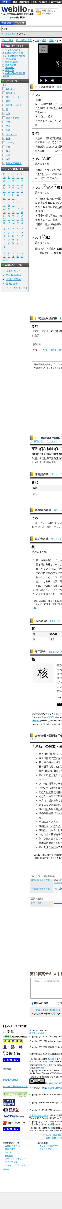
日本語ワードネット (38, 1115)
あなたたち (45, 796)
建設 (37, 40)
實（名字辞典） (8, 34)
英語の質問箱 (13, 279)
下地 (52, 215)
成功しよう (45, 821)
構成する (53, 248)
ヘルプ (8, 1152)
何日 (46, 809)
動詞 (39, 169)
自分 (46, 834)
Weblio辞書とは (12, 1146)
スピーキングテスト (17, 288)
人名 (8, 155)
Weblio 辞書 (7, 40)
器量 (56, 224)
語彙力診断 (12, 283)
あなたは (44, 783)
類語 (48, 526)
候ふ (47, 224)
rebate (49, 453)
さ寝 (39, 108)
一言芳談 (49, 228)
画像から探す (45, 1149)
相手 (42, 142)
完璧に (52, 792)
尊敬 (49, 138)
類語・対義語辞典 (21, 2)
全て (4, 85)
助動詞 (57, 138)
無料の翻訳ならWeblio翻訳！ (48, 12)
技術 (55, 758)
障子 (40, 215)
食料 (46, 813)
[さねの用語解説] (6, 23)
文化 (8, 126)
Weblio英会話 (13, 275)
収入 (55, 847)
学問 (39, 224)
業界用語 (10, 92)
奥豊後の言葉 (43, 510)
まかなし (42, 174)
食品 (8, 151)
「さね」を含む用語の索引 (47, 1010)
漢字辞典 (40, 651)
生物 (8, 147)
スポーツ (10, 142)
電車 (8, 101)
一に (52, 589)
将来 (48, 758)
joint (42, 453)
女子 (38, 594)
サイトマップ (11, 1162)
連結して (49, 252)
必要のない (45, 804)
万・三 (45, 178)
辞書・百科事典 (14, 163)
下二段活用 (52, 330)
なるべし (50, 568)
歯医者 (47, 842)
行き (39, 120)
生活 (8, 130)
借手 (51, 762)
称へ (38, 568)
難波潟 (41, 146)
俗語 (50, 560)
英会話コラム (13, 271)
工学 (8, 113)
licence (40, 1068)
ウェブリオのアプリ (48, 1146)
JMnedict (41, 620)
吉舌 (55, 581)
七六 (39, 112)
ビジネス (10, 88)
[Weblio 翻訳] (38, 12)
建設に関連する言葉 (40, 880)
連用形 (57, 169)
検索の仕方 (10, 1149)
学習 (59, 669)
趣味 (8, 138)
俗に (43, 564)
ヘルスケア (11, 134)
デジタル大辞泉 (44, 86)
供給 (51, 813)
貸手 (46, 766)
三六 (51, 178)
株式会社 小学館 (36, 1033)
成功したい (45, 830)
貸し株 (42, 762)
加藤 (55, 585)
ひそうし (54, 142)
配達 (48, 770)
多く (56, 108)
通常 (58, 762)
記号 (5, 260)
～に (47, 522)
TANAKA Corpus (10, 1080)
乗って (52, 775)
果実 (40, 202)
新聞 (51, 783)
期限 (55, 770)
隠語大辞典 (42, 538)
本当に (41, 116)
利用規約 (9, 1155)
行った (38, 526)
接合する (56, 458)
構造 (44, 40)
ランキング (52, 441)
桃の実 (51, 572)
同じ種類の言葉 (24, 40)
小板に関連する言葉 (40, 889)
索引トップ (56, 474)
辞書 (5, 2)
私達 (41, 770)
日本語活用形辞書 (46, 318)
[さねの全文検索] (19, 23)
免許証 (49, 838)
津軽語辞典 (42, 474)
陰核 (40, 211)
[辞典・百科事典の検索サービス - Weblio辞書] (17, 11)
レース (47, 787)
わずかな (48, 847)
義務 (53, 834)
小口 (44, 458)
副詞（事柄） (37, 903)
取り (58, 800)
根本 (40, 219)
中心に (49, 202)
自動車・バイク (14, 105)
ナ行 (44, 330)
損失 (51, 800)
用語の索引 (39, 441)
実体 (55, 219)
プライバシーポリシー (15, 1159)
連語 (39, 138)
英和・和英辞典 (40, 2)
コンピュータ (12, 97)
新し (41, 838)
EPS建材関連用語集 (47, 438)
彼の (41, 813)
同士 (36, 458)
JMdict (51, 1128)
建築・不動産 (12, 117)
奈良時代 (45, 103)
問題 (48, 753)
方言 (35, 487)
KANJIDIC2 (49, 717)
